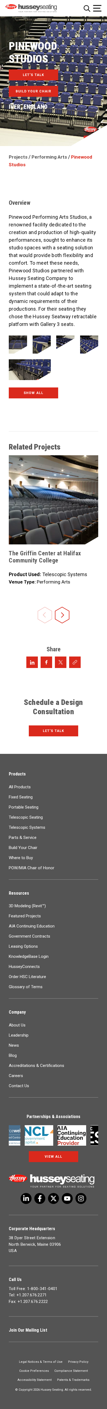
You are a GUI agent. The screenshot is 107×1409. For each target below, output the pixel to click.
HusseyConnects (24, 966)
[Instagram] (80, 1198)
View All (53, 1157)
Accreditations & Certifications (36, 1065)
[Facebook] (39, 1198)
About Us (17, 1025)
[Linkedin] (67, 1198)
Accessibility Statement (35, 1380)
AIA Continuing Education (32, 926)
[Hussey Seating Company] (37, 8)
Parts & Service (22, 837)
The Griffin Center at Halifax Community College (45, 557)
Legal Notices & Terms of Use (41, 1362)
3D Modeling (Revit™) (27, 905)
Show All (33, 393)
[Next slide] (62, 616)
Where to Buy (21, 857)
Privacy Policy (78, 1362)
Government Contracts (29, 936)
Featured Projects (25, 916)
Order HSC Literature (27, 976)
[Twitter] (26, 1198)
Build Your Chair (23, 847)
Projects (18, 157)
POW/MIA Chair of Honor (31, 867)
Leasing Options (23, 946)
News (14, 1045)
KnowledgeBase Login (29, 956)
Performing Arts (49, 157)
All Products (20, 786)
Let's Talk (53, 731)
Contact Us (19, 1085)
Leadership (19, 1035)
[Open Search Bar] (87, 8)
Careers (16, 1075)
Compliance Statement (71, 1371)
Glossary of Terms (26, 986)
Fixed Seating (21, 797)
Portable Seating (23, 807)
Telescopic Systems (27, 827)
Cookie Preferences (34, 1371)
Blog (13, 1055)
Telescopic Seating (26, 817)
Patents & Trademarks (73, 1380)
